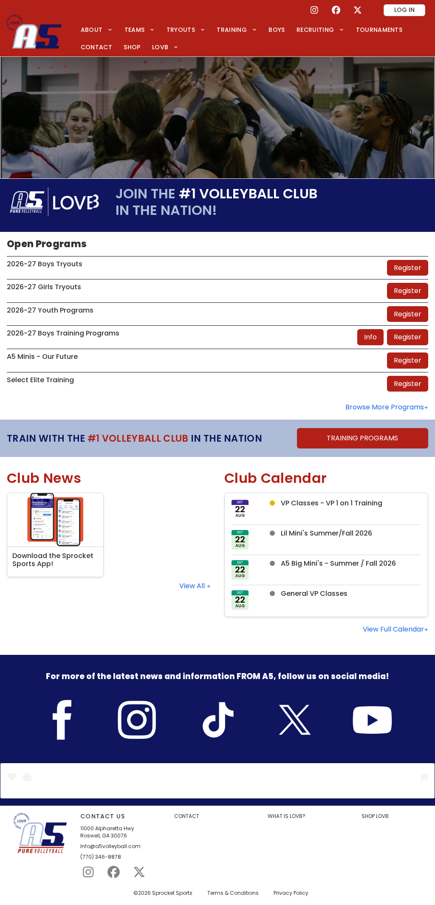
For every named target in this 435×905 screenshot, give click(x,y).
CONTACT (186, 816)
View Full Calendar (393, 629)
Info (370, 337)
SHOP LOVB (375, 816)
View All (192, 586)
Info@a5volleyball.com (110, 846)
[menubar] (251, 38)
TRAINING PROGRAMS (362, 438)
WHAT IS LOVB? (286, 816)
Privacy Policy (291, 893)
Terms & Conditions (233, 893)
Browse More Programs (384, 407)
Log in (404, 10)
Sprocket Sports (172, 893)
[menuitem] (97, 29)
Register (407, 268)
